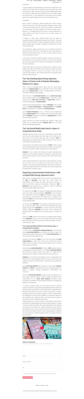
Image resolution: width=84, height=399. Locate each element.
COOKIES (37, 385)
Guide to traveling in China (36, 390)
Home (28, 0)
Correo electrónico (27, 361)
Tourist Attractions (55, 2)
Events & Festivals (52, 0)
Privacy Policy (42, 385)
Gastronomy (59, 0)
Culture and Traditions (37, 0)
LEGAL (47, 385)
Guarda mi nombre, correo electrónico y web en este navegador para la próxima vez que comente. (40, 373)
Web (23, 367)
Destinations (45, 0)
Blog (31, 0)
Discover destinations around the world (49, 390)
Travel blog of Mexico (27, 390)
